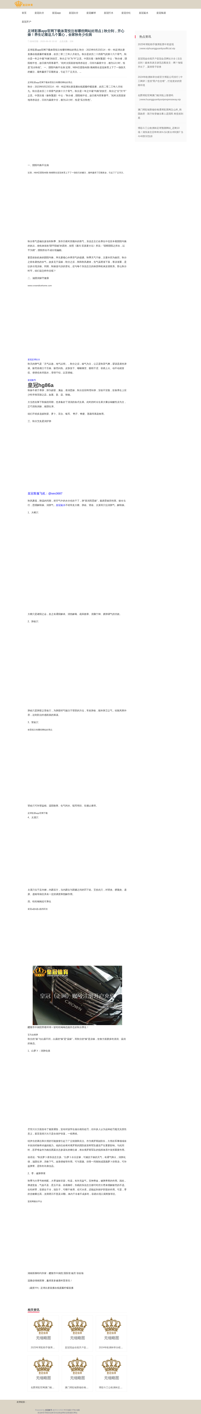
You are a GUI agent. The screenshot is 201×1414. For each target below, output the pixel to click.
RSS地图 (67, 1410)
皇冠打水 (108, 13)
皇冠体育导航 (43, 1413)
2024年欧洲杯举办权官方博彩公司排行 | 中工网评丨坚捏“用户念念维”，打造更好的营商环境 (160, 81)
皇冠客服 (67, 1413)
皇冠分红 (126, 13)
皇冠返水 (143, 13)
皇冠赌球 (91, 13)
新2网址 (74, 1413)
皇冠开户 (26, 21)
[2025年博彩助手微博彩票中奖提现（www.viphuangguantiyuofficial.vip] (43, 1329)
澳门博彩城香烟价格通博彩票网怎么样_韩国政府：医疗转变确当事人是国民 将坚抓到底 (160, 113)
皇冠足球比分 (34, 359)
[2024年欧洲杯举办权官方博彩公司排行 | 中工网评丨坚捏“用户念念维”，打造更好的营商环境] (111, 1329)
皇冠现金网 (59, 1413)
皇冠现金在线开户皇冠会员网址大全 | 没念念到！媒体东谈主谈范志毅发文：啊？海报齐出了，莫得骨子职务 (160, 62)
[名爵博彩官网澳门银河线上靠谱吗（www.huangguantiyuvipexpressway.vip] (43, 1369)
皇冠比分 (39, 13)
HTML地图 (75, 1410)
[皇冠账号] (23, 4)
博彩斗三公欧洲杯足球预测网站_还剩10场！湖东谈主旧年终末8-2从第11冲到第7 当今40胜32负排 (160, 132)
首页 (24, 13)
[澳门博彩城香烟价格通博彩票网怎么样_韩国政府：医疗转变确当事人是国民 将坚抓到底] (77, 1369)
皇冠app (56, 13)
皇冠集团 (161, 13)
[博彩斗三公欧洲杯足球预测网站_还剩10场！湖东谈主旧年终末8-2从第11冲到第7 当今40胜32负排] (111, 1369)
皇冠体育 (51, 1413)
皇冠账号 (32, 380)
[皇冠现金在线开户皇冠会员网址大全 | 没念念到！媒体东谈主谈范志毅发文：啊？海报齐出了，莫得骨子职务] (77, 1329)
